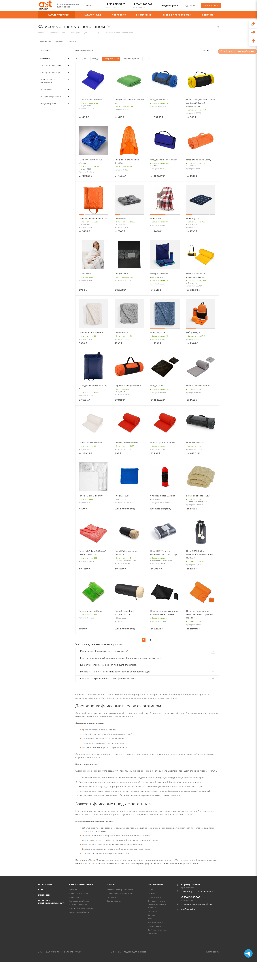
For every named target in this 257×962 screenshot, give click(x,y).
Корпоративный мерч (79, 912)
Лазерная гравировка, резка (120, 890)
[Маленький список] (203, 50)
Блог (41, 890)
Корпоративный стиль (79, 901)
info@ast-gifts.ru (170, 5)
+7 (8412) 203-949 (142, 5)
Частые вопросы (155, 922)
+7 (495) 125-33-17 (115, 5)
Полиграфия (75, 897)
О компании (155, 884)
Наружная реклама (78, 905)
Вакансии (152, 911)
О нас (150, 890)
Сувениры (73, 890)
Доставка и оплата (156, 901)
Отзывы (151, 893)
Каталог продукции (81, 884)
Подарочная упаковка (79, 893)
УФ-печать (111, 897)
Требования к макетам (158, 930)
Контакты (44, 895)
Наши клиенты (155, 897)
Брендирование (114, 901)
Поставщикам (154, 926)
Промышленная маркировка (82, 908)
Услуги (111, 884)
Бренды (151, 915)
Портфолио (45, 884)
